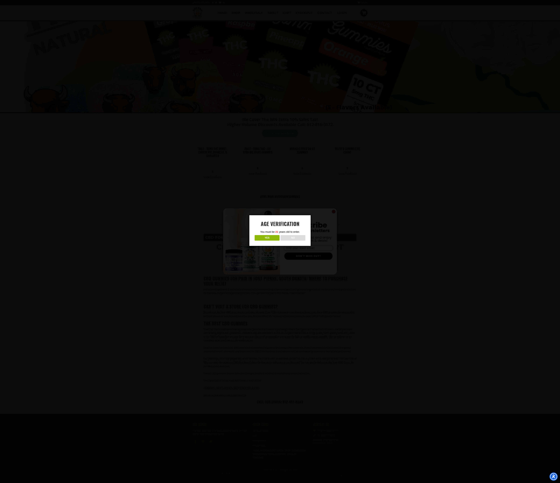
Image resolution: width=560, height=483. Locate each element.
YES (267, 238)
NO (293, 238)
